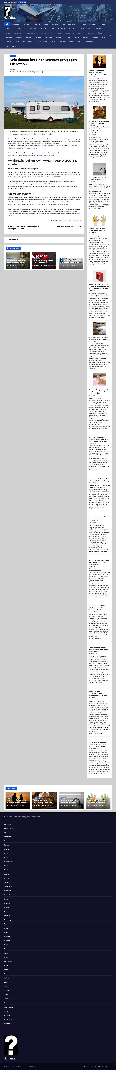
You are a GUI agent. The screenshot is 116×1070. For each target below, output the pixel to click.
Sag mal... (10, 17)
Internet (19, 37)
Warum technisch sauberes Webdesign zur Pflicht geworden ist (99, 562)
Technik (37, 24)
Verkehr (95, 37)
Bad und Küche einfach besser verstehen (68, 802)
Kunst (58, 37)
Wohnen (27, 24)
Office (104, 37)
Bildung (72, 28)
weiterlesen (96, 101)
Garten (99, 28)
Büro (30, 42)
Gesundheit (16, 24)
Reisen (90, 28)
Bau (79, 42)
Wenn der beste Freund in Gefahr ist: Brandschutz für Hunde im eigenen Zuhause (99, 286)
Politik (63, 42)
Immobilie (61, 28)
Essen (52, 28)
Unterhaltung (47, 33)
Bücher (53, 42)
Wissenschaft (41, 42)
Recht (85, 37)
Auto (103, 24)
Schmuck (68, 37)
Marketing (93, 24)
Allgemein (56, 24)
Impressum (100, 1066)
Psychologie (20, 42)
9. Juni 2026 (66, 805)
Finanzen (82, 24)
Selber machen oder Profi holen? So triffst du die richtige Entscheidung (98, 744)
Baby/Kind (17, 33)
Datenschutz (92, 1066)
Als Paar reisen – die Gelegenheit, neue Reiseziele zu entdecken (98, 72)
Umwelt (29, 37)
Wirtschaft (21, 28)
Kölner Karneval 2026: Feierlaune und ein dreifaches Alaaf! (97, 608)
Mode (46, 24)
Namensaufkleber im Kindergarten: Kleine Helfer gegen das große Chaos (99, 439)
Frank (14, 69)
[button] (110, 35)
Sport (43, 28)
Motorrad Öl (11, 46)
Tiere (8, 33)
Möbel (99, 33)
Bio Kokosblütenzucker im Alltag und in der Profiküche (22, 817)
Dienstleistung (69, 24)
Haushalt (34, 28)
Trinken (90, 33)
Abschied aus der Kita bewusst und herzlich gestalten (97, 230)
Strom (71, 42)
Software (49, 37)
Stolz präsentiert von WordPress (13, 1066)
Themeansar (37, 1066)
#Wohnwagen (40, 72)
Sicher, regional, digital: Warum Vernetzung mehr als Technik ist (98, 649)
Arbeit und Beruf (31, 33)
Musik (77, 37)
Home (85, 1066)
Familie (81, 28)
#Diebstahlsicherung (28, 72)
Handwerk (70, 33)
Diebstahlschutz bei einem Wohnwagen (35, 155)
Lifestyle (9, 28)
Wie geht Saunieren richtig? (68, 226)
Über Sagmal (108, 1066)
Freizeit (9, 37)
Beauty (81, 33)
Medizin (60, 33)
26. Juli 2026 (13, 805)
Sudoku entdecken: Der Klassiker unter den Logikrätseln (97, 519)
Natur (8, 42)
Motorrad (89, 42)
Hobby (38, 37)
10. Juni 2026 (40, 805)
